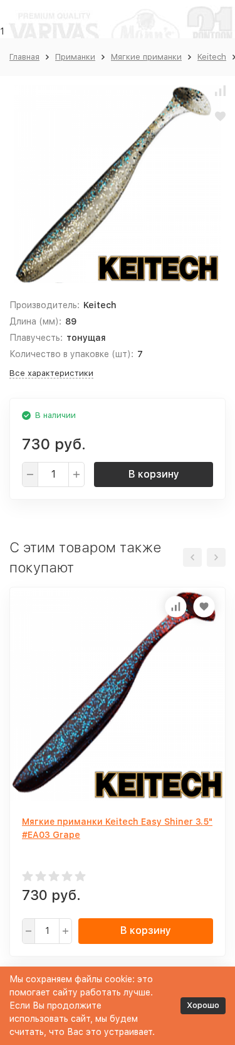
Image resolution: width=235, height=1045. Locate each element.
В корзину (153, 474)
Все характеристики (51, 373)
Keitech (211, 57)
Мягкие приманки (146, 57)
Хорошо (203, 1005)
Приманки (75, 57)
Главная (24, 57)
